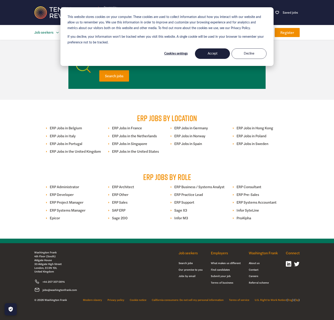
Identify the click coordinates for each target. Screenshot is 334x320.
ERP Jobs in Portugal (66, 143)
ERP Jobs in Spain (188, 143)
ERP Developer (62, 194)
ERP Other (120, 194)
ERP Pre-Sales (248, 194)
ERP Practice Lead (188, 194)
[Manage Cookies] (11, 309)
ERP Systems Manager (67, 210)
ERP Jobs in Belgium (66, 127)
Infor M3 (181, 217)
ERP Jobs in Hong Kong (255, 127)
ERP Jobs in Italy (63, 135)
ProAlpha (244, 217)
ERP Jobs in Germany (191, 127)
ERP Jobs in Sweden (252, 143)
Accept (212, 53)
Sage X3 (180, 210)
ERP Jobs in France (127, 127)
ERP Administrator (64, 186)
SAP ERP (118, 210)
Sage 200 (120, 217)
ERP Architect (123, 186)
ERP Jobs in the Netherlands (134, 135)
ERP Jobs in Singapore (129, 143)
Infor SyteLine (248, 210)
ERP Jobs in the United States (135, 151)
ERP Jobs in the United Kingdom (75, 151)
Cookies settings (176, 53)
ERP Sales (119, 202)
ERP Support (184, 202)
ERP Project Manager (66, 202)
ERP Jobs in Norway (189, 135)
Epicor (55, 217)
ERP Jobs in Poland (251, 135)
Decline (249, 53)
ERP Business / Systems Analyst (199, 186)
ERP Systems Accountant (257, 202)
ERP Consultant (249, 186)
